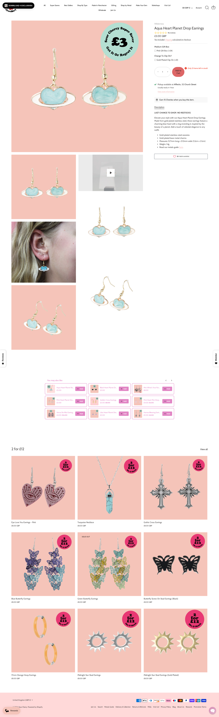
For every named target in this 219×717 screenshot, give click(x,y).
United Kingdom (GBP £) (22, 700)
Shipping (168, 40)
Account (199, 8)
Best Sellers (68, 5)
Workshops (156, 5)
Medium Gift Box (161, 47)
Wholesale (102, 10)
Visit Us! (167, 5)
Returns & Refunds (139, 707)
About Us (180, 707)
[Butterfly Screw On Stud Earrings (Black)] (175, 564)
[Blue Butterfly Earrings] (43, 564)
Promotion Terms (200, 707)
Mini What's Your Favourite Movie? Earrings (152, 387)
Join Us (113, 10)
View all (204, 449)
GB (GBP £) (186, 8)
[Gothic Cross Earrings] (175, 488)
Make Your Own (141, 5)
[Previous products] (166, 380)
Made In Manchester (99, 5)
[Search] (207, 8)
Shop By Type (82, 5)
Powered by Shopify (35, 707)
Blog (174, 707)
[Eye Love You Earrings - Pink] (43, 488)
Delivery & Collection (123, 707)
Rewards (189, 707)
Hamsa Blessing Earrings (152, 412)
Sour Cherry (23, 707)
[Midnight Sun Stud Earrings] (109, 640)
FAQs (149, 707)
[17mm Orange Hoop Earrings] (43, 640)
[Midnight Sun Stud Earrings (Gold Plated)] (175, 640)
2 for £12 (17, 449)
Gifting (113, 5)
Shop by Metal (126, 5)
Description (159, 107)
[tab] (160, 107)
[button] (18, 6)
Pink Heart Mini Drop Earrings (152, 400)
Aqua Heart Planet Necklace (65, 387)
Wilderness (159, 24)
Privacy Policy (166, 707)
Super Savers (55, 5)
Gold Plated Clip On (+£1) (167, 60)
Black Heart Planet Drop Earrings (108, 387)
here (181, 147)
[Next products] (171, 380)
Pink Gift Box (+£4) (164, 50)
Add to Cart (178, 71)
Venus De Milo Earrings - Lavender (65, 412)
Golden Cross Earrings (108, 400)
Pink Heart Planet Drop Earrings (65, 400)
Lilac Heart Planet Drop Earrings (108, 412)
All (44, 5)
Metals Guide (109, 707)
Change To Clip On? (163, 56)
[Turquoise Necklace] (109, 488)
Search (100, 707)
